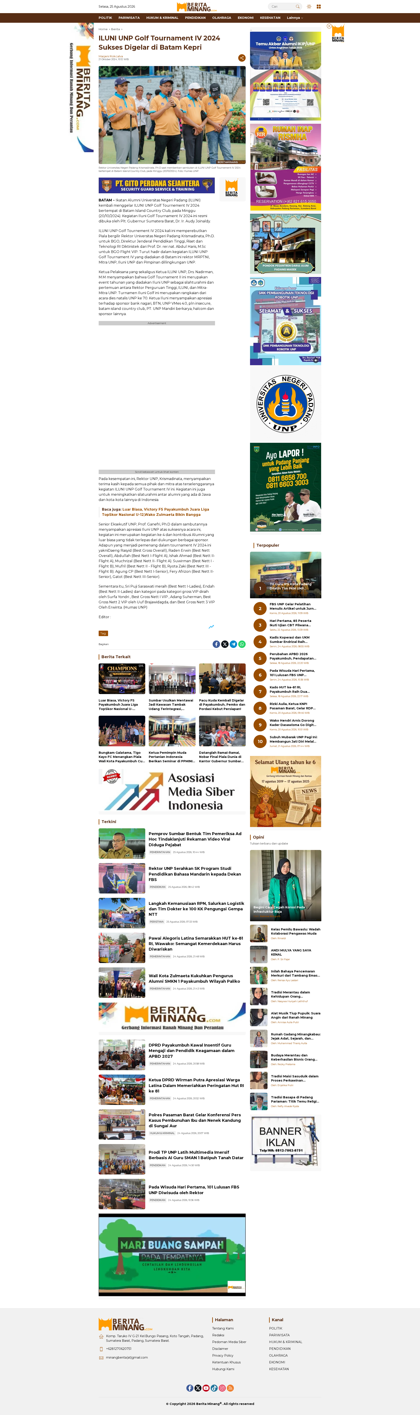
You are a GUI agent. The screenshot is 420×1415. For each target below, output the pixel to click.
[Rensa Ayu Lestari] (259, 975)
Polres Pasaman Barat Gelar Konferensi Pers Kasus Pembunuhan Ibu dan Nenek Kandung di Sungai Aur (195, 1120)
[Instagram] (222, 1388)
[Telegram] (233, 644)
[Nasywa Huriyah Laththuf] (259, 996)
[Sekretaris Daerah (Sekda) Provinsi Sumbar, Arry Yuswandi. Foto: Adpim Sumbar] (122, 843)
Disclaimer (220, 1349)
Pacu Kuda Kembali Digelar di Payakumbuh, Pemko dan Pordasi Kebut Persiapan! (222, 704)
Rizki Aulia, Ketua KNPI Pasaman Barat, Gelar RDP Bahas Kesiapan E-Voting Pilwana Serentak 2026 (291, 706)
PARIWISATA (279, 1335)
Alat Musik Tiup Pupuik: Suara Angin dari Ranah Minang (295, 1015)
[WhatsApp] (242, 644)
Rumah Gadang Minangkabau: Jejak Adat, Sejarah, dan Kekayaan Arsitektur (296, 1036)
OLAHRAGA (278, 1355)
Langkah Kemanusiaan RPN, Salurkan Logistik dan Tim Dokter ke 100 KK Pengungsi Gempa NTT (196, 909)
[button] (297, 6)
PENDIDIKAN (157, 886)
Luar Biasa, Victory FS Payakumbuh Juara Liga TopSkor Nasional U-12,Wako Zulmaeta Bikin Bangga (118, 704)
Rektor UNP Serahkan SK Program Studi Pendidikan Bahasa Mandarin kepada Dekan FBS (195, 874)
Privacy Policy (222, 1355)
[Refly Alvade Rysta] (259, 1101)
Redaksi (218, 1335)
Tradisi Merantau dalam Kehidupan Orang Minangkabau (290, 994)
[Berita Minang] (199, 6)
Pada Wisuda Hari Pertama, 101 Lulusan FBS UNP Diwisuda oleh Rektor (292, 673)
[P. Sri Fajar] (259, 954)
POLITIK (275, 1328)
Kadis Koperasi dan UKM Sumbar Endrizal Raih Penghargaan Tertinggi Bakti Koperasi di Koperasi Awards (291, 639)
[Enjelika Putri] (259, 1080)
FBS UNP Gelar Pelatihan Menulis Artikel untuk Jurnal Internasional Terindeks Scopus (293, 606)
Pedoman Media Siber (229, 1342)
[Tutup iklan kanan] (329, 26)
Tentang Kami (223, 1328)
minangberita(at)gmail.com (127, 1357)
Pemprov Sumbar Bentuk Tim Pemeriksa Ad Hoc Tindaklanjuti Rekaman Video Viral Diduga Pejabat (195, 839)
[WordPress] (214, 1388)
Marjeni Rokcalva (111, 56)
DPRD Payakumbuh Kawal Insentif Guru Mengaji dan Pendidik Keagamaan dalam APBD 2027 (191, 1051)
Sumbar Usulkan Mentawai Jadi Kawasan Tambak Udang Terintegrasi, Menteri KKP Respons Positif (171, 704)
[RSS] (230, 1388)
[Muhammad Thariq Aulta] (259, 1038)
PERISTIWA (157, 921)
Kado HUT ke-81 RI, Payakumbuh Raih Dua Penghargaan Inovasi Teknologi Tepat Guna (288, 689)
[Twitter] (225, 644)
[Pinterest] (206, 1388)
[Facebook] (216, 644)
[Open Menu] (318, 6)
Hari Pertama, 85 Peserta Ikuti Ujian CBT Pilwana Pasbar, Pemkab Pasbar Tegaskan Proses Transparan (290, 623)
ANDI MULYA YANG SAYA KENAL (291, 952)
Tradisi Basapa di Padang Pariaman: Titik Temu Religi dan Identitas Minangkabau (294, 1099)
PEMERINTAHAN (160, 852)
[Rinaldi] (259, 933)
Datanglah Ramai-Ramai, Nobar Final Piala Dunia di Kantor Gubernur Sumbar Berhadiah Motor (220, 757)
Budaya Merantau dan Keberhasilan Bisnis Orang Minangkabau (293, 1057)
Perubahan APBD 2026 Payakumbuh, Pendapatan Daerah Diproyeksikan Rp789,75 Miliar (292, 656)
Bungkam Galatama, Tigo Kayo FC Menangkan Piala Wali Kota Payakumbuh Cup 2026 (122, 757)
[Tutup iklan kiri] (91, 26)
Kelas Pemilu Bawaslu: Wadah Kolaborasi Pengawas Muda (295, 931)
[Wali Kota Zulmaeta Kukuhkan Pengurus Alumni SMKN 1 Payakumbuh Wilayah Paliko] (122, 982)
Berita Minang (208, 1404)
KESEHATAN (279, 1369)
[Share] (242, 58)
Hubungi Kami (223, 1369)
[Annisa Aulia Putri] (259, 1017)
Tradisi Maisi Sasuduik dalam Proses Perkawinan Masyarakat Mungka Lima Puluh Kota (294, 1078)
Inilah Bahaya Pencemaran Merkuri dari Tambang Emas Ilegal (294, 973)
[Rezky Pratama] (259, 1059)
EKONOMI (277, 1362)
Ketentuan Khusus (226, 1362)
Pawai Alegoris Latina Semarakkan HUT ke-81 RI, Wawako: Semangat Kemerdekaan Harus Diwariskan (196, 944)
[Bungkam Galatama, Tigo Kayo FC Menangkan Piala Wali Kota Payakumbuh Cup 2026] (122, 732)
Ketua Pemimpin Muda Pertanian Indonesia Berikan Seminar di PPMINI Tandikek (170, 757)
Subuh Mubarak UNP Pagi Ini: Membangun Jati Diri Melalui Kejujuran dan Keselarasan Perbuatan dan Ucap (293, 739)
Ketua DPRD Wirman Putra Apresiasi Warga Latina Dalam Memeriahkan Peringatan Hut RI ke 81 (196, 1085)
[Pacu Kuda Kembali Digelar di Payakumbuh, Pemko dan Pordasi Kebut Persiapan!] (222, 679)
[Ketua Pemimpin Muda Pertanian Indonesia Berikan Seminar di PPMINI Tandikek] (172, 732)
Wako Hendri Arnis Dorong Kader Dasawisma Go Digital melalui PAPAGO (293, 723)
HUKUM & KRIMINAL (162, 1133)
